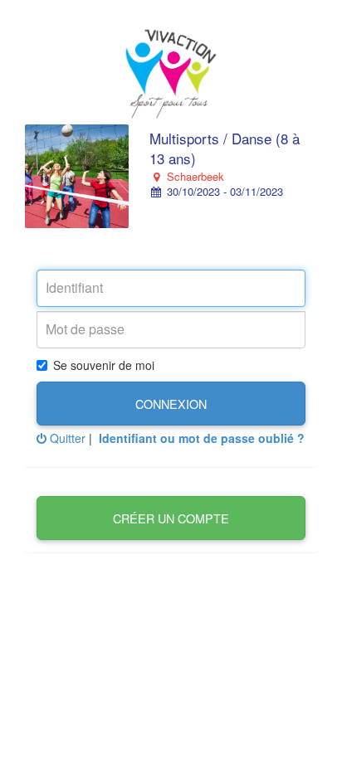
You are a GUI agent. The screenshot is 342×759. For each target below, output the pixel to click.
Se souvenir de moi (103, 365)
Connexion (171, 403)
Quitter (66, 438)
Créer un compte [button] (171, 518)
